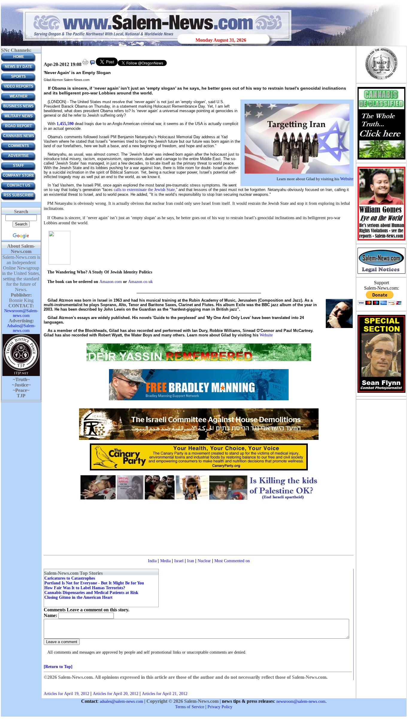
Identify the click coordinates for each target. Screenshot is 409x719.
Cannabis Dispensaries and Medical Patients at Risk (91, 592)
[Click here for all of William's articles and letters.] (381, 240)
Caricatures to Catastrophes (69, 578)
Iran (190, 561)
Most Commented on (232, 561)
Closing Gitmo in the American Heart (78, 597)
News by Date (18, 66)
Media (165, 561)
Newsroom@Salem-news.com (21, 313)
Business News (18, 106)
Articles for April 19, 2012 (66, 693)
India (152, 561)
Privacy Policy (219, 707)
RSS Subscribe (19, 195)
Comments (18, 146)
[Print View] (85, 64)
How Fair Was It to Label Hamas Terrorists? (84, 588)
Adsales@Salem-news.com (21, 328)
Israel (179, 561)
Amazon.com (111, 281)
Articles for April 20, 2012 (115, 693)
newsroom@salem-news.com (300, 701)
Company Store (18, 175)
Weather (19, 96)
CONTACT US (18, 185)
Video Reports (18, 86)
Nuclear (204, 561)
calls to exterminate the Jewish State (144, 189)
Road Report (18, 126)
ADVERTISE (18, 156)
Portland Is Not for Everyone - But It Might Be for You (94, 583)
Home (18, 57)
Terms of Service (189, 707)
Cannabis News (18, 136)
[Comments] (92, 64)
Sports (18, 76)
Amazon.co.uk (140, 281)
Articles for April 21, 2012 (164, 693)
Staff (18, 165)
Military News (18, 116)
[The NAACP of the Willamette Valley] (381, 79)
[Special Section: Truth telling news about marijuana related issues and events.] (381, 159)
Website (346, 179)
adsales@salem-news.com (121, 701)
